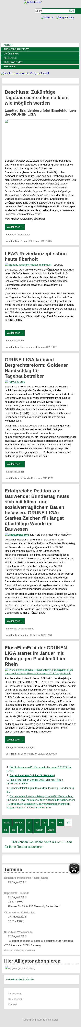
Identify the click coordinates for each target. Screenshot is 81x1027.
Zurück (19, 822)
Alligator (10, 58)
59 (37, 822)
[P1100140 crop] (15, 381)
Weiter (39, 829)
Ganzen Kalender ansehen (19, 950)
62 (60, 822)
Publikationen (13, 62)
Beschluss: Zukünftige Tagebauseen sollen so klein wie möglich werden (37, 97)
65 (13, 829)
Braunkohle (23, 234)
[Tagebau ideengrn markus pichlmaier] (29, 264)
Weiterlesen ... (15, 226)
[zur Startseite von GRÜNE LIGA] (33, 1)
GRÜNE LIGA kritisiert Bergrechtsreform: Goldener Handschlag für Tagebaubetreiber (36, 368)
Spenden (9, 66)
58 (29, 822)
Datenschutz (15, 999)
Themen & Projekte (16, 49)
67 (29, 829)
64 (5, 829)
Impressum (14, 993)
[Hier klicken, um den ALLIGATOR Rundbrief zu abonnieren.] (41, 968)
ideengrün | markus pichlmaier (40, 1019)
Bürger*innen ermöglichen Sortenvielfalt (32, 775)
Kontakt (12, 1004)
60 (44, 822)
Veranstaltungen (26, 747)
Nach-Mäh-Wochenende (18, 932)
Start (6, 822)
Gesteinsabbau (25, 628)
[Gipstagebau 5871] (17, 534)
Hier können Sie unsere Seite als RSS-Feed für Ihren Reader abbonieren (38, 844)
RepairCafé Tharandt (16, 893)
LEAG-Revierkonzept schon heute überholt (36, 256)
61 (52, 822)
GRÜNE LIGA (11, 53)
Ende (51, 829)
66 (21, 829)
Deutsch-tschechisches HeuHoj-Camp (26, 877)
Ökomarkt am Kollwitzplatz (19, 912)
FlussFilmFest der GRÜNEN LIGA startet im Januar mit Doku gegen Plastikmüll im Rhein (36, 656)
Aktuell (9, 45)
